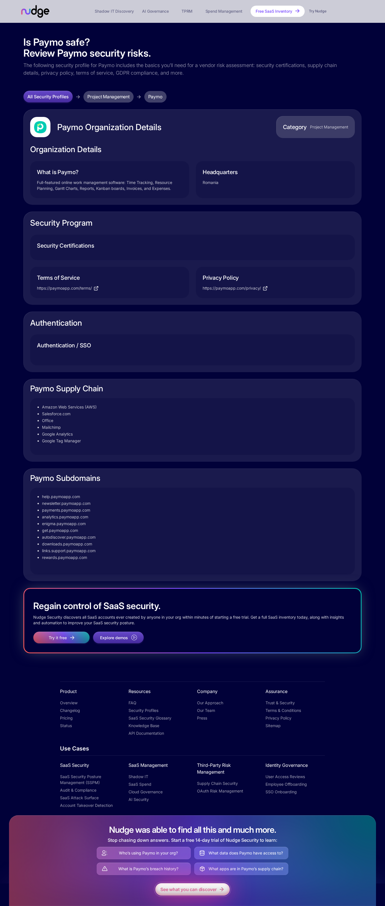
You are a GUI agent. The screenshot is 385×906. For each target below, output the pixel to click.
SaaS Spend (140, 784)
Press (202, 718)
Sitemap (273, 725)
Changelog (70, 710)
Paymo (155, 96)
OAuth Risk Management (220, 791)
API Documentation (146, 733)
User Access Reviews (285, 776)
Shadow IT (138, 776)
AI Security (139, 799)
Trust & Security (280, 702)
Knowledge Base (144, 725)
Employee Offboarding (286, 784)
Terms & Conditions (283, 710)
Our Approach (210, 702)
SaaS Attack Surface (79, 797)
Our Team (206, 710)
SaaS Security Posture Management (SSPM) (80, 779)
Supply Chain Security (217, 783)
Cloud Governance (146, 791)
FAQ (132, 702)
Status (66, 725)
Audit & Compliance (78, 790)
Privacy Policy (278, 718)
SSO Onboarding (281, 791)
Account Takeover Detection (86, 805)
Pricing (66, 718)
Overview (69, 702)
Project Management (108, 96)
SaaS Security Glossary (150, 718)
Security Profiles (143, 710)
